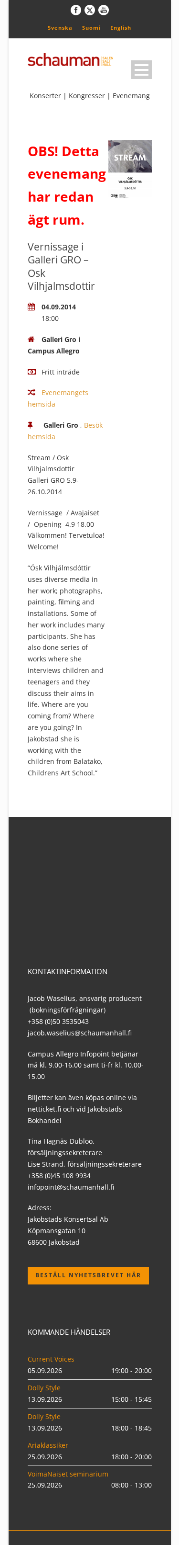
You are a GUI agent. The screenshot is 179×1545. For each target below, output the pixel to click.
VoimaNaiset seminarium (68, 1473)
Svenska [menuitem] (60, 27)
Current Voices (51, 1358)
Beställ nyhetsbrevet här (88, 1275)
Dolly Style (44, 1387)
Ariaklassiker (48, 1445)
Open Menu (141, 69)
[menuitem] (60, 27)
